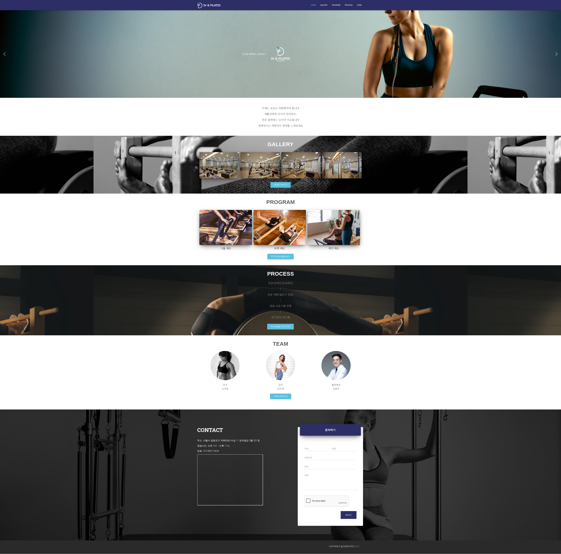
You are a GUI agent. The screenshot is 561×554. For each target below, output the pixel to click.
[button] (4, 54)
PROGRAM (336, 5)
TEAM (359, 5)
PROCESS (349, 5)
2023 (357, 546)
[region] (280, 54)
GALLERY (324, 5)
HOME (313, 5)
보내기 (349, 515)
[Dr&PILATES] (209, 5)
